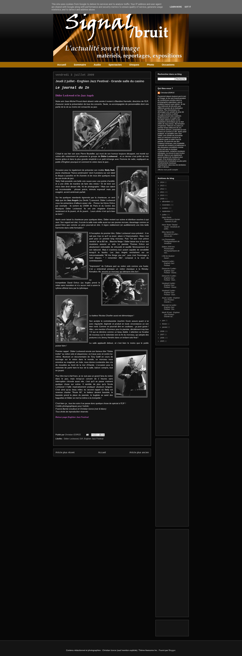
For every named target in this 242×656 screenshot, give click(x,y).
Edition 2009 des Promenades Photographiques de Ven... (171, 250)
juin (163, 321)
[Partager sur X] (97, 434)
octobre (165, 208)
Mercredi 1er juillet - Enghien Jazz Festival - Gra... (169, 307)
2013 (162, 186)
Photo (150, 64)
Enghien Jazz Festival (93, 439)
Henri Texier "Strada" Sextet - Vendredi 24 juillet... (171, 227)
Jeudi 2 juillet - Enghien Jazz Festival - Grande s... (171, 300)
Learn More (176, 7)
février (164, 324)
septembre (166, 211)
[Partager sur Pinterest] (103, 434)
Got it (188, 7)
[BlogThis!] (95, 434)
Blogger (172, 650)
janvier (165, 327)
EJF (81, 439)
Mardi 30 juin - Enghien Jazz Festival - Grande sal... (171, 314)
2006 (162, 338)
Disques (134, 64)
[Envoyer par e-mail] (92, 434)
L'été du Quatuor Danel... (168, 257)
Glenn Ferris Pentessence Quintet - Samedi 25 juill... (171, 220)
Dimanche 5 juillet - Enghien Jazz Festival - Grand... (169, 271)
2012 (162, 189)
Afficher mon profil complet (168, 170)
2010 (162, 195)
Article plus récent (65, 452)
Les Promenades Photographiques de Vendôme (171, 242)
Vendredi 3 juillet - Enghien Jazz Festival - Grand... (169, 285)
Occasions (168, 64)
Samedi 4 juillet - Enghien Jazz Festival (168, 263)
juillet (164, 215)
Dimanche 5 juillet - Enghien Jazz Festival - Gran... (169, 278)
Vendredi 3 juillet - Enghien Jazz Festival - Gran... (169, 293)
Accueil (61, 64)
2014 (162, 182)
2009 (162, 199)
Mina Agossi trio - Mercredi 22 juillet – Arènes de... (170, 234)
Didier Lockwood (71, 439)
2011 (162, 192)
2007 (162, 335)
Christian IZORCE (167, 93)
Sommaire (80, 64)
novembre (166, 205)
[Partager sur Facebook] (100, 434)
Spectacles (115, 64)
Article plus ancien (139, 452)
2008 (162, 331)
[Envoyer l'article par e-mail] (87, 434)
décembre (166, 202)
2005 (162, 341)
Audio (97, 64)
